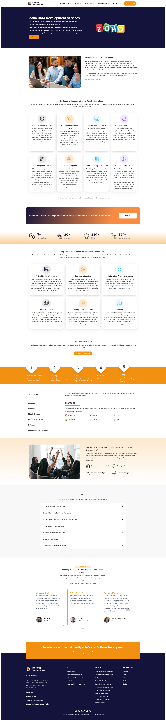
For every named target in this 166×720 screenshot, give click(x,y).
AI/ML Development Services (104, 687)
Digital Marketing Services (103, 684)
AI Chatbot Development (74, 681)
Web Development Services (103, 690)
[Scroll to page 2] (84, 629)
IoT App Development (101, 693)
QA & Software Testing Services (104, 675)
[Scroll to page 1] (82, 629)
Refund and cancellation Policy (37, 704)
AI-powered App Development (76, 684)
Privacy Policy (31, 697)
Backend (125, 684)
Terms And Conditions (34, 700)
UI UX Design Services (101, 696)
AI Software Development (74, 675)
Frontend (125, 671)
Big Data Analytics (100, 703)
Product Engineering (101, 681)
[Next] (128, 609)
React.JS (119, 415)
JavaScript (71, 420)
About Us (62, 3)
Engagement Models (104, 3)
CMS (124, 681)
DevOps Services (100, 678)
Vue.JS (94, 415)
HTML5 (95, 420)
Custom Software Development (104, 671)
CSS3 (118, 420)
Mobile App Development (102, 699)
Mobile (125, 675)
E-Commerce (127, 678)
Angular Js (71, 415)
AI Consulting (71, 671)
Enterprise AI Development (75, 678)
